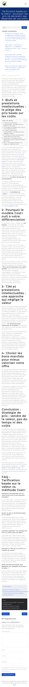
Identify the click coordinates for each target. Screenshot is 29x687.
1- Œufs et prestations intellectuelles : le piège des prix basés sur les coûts (13, 124)
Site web (4, 661)
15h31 (18, 75)
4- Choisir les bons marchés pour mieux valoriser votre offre (14, 135)
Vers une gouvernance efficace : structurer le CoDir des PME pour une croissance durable (15, 38)
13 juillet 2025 (12, 75)
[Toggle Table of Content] (24, 121)
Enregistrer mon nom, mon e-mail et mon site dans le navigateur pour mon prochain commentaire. (14, 669)
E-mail (4, 655)
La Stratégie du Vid (11, 206)
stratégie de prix (7, 604)
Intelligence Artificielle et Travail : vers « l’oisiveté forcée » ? (16, 48)
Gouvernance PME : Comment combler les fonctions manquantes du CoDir (15, 56)
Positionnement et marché (10, 593)
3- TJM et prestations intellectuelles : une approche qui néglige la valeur (14, 132)
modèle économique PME (9, 602)
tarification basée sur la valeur (11, 606)
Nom (3, 650)
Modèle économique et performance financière (16, 591)
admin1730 (4, 75)
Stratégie (20, 593)
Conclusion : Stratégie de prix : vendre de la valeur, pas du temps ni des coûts (15, 139)
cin (18, 468)
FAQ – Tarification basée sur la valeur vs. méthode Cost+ (13, 143)
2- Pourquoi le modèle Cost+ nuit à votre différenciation (14, 128)
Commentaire (6, 631)
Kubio (14, 685)
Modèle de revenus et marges (11, 589)
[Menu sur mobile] (25, 3)
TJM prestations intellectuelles (11, 608)
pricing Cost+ (20, 602)
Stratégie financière (8, 595)
